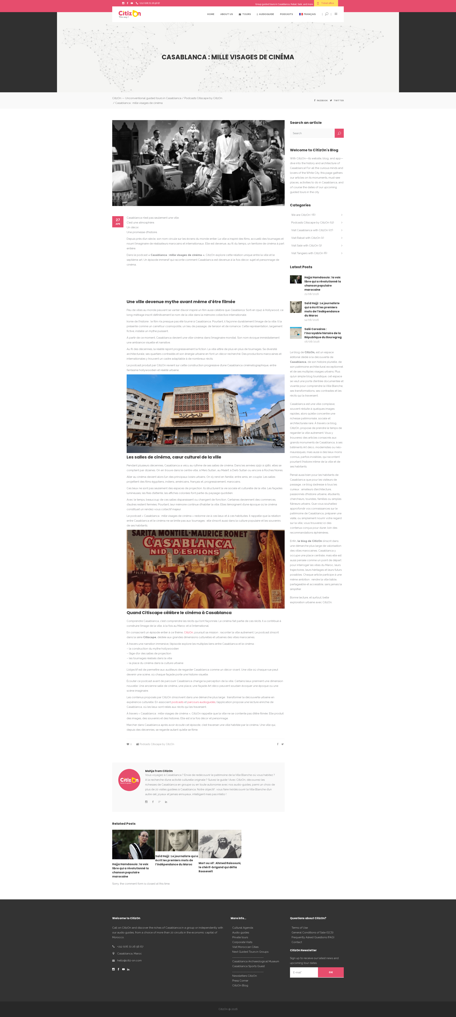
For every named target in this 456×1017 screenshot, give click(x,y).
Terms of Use (300, 927)
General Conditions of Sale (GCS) (312, 932)
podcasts (177, 702)
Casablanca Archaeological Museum (255, 961)
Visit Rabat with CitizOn (305, 238)
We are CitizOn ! (301, 215)
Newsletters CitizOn (244, 975)
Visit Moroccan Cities (245, 947)
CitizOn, (189, 632)
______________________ (248, 956)
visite (293, 518)
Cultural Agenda (242, 927)
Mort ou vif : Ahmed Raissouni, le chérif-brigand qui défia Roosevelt (220, 867)
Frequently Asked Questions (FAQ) (313, 937)
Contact (297, 942)
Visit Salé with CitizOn (304, 245)
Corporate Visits (242, 942)
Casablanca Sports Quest (248, 966)
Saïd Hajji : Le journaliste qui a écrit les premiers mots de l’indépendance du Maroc (176, 860)
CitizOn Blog (240, 985)
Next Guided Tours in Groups (250, 951)
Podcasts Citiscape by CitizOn (203, 98)
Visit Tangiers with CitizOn (307, 253)
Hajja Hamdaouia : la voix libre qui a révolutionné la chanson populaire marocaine (322, 284)
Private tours (240, 937)
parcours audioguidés (201, 702)
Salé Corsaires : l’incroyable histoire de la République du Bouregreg (323, 333)
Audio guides (240, 932)
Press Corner (240, 980)
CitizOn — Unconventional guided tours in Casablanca (146, 98)
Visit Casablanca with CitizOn (309, 230)
